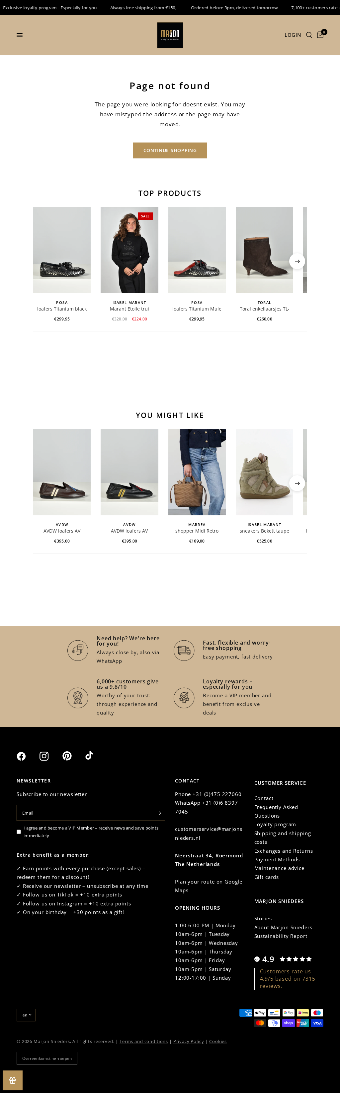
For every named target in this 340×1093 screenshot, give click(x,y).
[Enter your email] (158, 813)
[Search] (309, 35)
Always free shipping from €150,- (136, 8)
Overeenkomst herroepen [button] (47, 1058)
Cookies (218, 1041)
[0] (319, 35)
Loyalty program (275, 824)
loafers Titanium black (62, 309)
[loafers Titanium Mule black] (197, 250)
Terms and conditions (144, 1041)
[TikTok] (96, 756)
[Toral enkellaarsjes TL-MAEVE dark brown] (264, 250)
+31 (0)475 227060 (217, 794)
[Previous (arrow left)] (43, 261)
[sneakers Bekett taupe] (264, 472)
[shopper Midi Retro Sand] (197, 472)
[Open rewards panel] (13, 1080)
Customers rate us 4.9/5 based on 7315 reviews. (287, 979)
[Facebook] (27, 756)
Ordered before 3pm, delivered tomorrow (226, 8)
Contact (264, 798)
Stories (263, 918)
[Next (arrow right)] (297, 261)
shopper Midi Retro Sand (196, 531)
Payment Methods (277, 859)
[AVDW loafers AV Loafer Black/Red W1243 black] (129, 472)
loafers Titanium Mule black (196, 309)
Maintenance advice (279, 868)
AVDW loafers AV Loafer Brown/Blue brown (62, 531)
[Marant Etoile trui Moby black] (129, 250)
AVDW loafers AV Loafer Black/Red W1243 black (129, 531)
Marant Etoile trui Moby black (129, 309)
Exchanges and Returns (283, 850)
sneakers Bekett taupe (264, 531)
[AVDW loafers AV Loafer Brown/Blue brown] (62, 472)
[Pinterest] (73, 756)
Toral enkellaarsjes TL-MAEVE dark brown (265, 309)
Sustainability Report (280, 936)
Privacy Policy (188, 1041)
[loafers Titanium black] (62, 250)
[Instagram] (50, 756)
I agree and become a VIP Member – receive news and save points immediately (91, 831)
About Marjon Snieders (283, 927)
